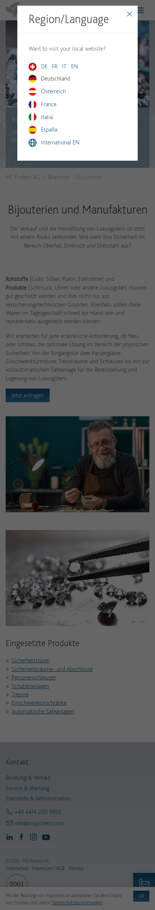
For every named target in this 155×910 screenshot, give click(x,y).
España (49, 129)
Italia (47, 117)
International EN (60, 142)
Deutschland (55, 78)
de (44, 66)
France (48, 104)
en (74, 66)
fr (55, 66)
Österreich (53, 91)
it (64, 66)
